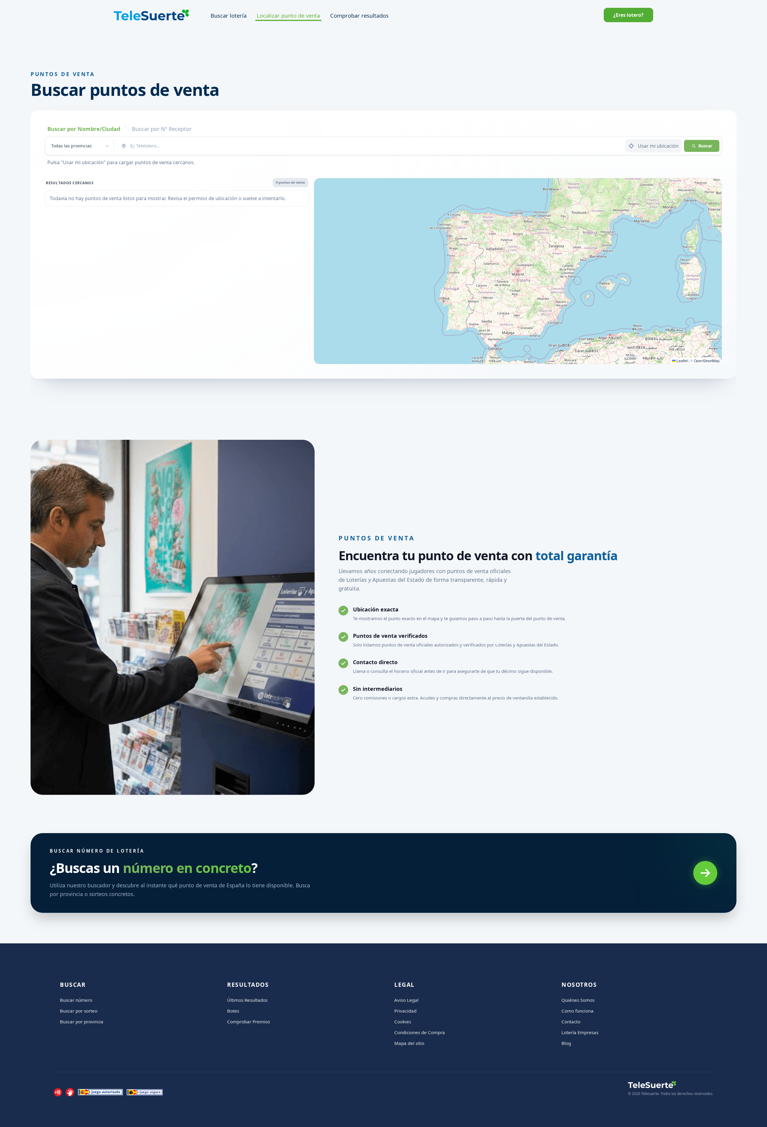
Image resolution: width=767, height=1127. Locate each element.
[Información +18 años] (58, 1092)
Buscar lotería (229, 15)
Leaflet (682, 360)
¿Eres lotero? (628, 15)
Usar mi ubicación (658, 146)
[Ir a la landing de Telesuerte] (670, 1084)
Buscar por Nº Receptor (161, 128)
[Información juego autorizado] (100, 1092)
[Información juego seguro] (144, 1092)
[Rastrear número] (705, 873)
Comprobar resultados (359, 15)
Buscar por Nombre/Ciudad (83, 128)
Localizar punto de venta (288, 15)
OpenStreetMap (707, 360)
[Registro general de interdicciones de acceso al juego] (70, 1092)
